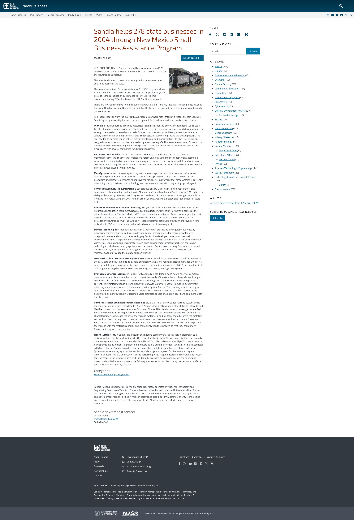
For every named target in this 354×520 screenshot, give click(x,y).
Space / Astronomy (224, 172)
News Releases (35, 6)
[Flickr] (337, 15)
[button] (246, 34)
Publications (36, 14)
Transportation (223, 189)
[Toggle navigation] (5, 15)
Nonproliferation (228, 150)
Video (99, 14)
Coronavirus (221, 101)
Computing (220, 93)
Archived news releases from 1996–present (232, 202)
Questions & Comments (191, 456)
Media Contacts (56, 14)
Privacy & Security (215, 456)
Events (88, 14)
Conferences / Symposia (227, 97)
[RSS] (351, 15)
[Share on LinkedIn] (232, 34)
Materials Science (224, 128)
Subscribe (130, 14)
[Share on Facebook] (212, 34)
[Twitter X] (346, 15)
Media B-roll (74, 14)
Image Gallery (114, 14)
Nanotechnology (223, 141)
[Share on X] (219, 34)
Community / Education (227, 88)
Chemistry (220, 79)
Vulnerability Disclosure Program (198, 513)
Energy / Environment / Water (230, 110)
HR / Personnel (227, 159)
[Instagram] (328, 15)
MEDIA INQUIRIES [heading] (193, 57)
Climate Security (223, 84)
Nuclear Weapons (224, 146)
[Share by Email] (239, 34)
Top (346, 516)
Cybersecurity (222, 106)
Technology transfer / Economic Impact (235, 177)
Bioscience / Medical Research (230, 75)
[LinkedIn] (342, 15)
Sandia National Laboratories (107, 491)
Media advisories (223, 132)
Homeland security (224, 124)
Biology (218, 70)
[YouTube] (333, 15)
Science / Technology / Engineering (112, 374)
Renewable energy (228, 115)
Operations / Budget (225, 155)
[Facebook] (324, 15)
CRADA (222, 184)
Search (253, 51)
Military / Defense (224, 137)
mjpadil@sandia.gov (104, 418)
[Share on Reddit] (225, 34)
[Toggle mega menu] (349, 6)
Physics (218, 163)
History (218, 119)
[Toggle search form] (341, 6)
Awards (218, 66)
